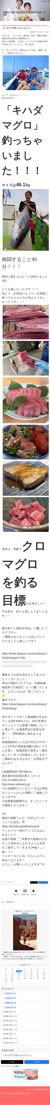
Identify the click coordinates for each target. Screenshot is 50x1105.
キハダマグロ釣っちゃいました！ (17, 28)
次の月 (34, 891)
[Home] (3, 902)
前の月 (17, 891)
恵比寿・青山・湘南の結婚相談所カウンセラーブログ (24, 13)
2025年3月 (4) (10, 998)
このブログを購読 (11, 1066)
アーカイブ (8, 988)
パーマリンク (9, 882)
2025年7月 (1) (10, 993)
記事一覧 (25, 894)
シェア (35, 882)
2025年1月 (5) (10, 1007)
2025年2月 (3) (10, 1003)
